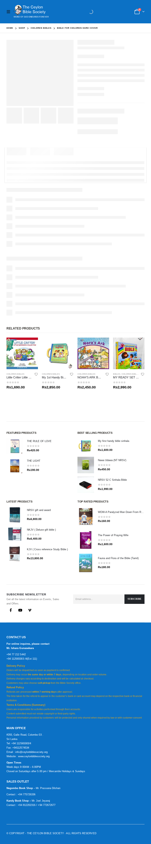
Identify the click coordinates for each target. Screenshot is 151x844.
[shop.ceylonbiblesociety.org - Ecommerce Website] (31, 11)
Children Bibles (15, 374)
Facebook (11, 610)
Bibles (116, 374)
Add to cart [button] (31, 344)
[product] (22, 353)
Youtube (20, 610)
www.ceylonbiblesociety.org (34, 756)
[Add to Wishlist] (36, 374)
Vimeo (30, 610)
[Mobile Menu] (9, 11)
